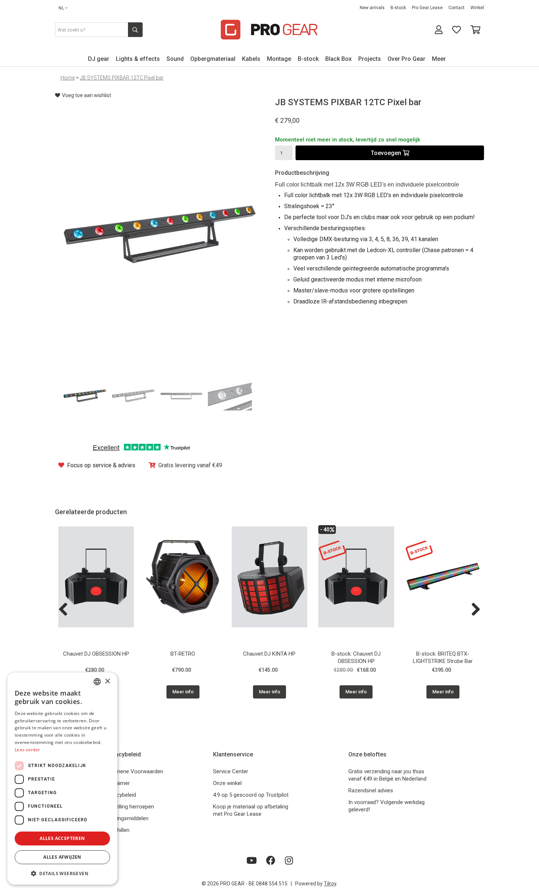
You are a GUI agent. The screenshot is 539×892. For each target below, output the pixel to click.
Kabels (251, 58)
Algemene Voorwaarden (134, 771)
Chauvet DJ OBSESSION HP (96, 653)
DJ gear (98, 58)
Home (67, 78)
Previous (66, 609)
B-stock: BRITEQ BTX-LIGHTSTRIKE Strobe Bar (443, 657)
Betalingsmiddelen (126, 818)
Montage (279, 58)
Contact (456, 7)
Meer (439, 58)
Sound (175, 58)
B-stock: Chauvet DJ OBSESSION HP (356, 657)
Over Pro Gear (406, 58)
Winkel (477, 7)
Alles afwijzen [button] (62, 857)
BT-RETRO (182, 653)
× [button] (107, 681)
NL (62, 8)
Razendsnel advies (370, 790)
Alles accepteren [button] (62, 838)
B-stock (398, 7)
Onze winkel (227, 783)
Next (473, 609)
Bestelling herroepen (129, 806)
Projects (369, 58)
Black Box (338, 58)
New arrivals (372, 7)
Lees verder (27, 750)
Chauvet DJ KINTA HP (269, 653)
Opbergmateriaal (212, 58)
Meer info (183, 691)
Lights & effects (138, 58)
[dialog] (62, 778)
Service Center (230, 771)
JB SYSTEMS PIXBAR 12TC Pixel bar (122, 78)
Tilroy (330, 884)
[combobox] (97, 681)
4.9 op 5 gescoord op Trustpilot (251, 795)
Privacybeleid (120, 795)
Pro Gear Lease (427, 7)
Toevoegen (387, 153)
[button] (62, 873)
